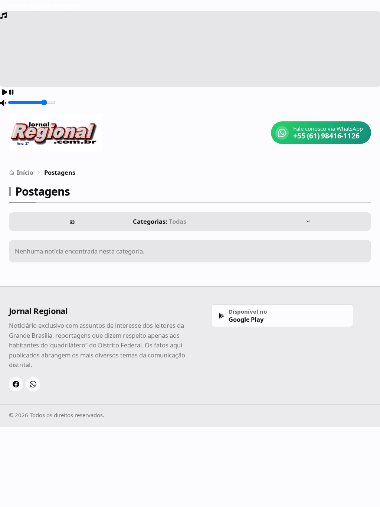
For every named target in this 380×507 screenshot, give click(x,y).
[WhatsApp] (33, 384)
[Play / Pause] (8, 92)
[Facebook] (16, 384)
